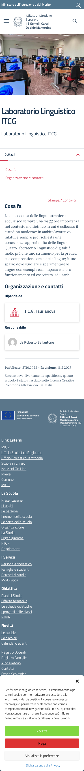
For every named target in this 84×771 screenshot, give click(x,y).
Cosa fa (10, 169)
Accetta (42, 731)
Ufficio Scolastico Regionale (21, 452)
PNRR (5, 617)
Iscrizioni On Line (13, 468)
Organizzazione (12, 527)
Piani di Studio (11, 595)
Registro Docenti (13, 652)
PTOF (5, 543)
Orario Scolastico (13, 673)
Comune (7, 479)
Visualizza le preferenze (42, 755)
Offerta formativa (14, 601)
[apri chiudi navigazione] (6, 21)
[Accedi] (78, 4)
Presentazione (12, 500)
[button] (77, 680)
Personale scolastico (16, 564)
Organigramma (12, 538)
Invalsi (6, 474)
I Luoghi (7, 505)
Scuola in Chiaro (13, 463)
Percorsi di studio (13, 574)
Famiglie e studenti (15, 569)
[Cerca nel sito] (74, 21)
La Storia (8, 532)
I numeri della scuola (16, 516)
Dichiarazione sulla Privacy (43, 765)
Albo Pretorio (11, 663)
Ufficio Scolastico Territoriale (22, 458)
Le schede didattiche (16, 606)
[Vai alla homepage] (17, 22)
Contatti (7, 668)
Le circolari (9, 638)
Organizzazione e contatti (24, 177)
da (22, 342)
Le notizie (8, 632)
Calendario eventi (14, 643)
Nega (42, 743)
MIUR (5, 447)
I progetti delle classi (16, 611)
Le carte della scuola (16, 521)
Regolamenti (10, 548)
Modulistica (9, 580)
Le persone (9, 511)
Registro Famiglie (14, 657)
